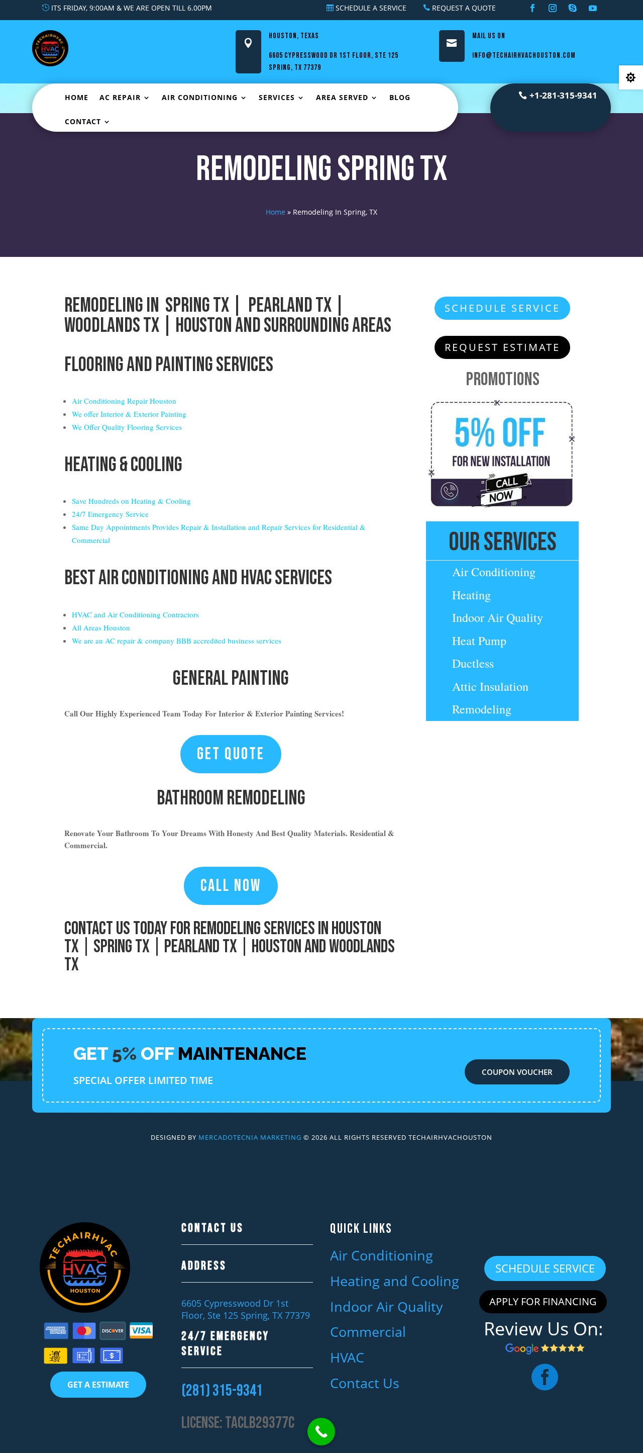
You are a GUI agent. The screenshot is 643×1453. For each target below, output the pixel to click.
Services (277, 97)
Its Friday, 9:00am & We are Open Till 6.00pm (131, 8)
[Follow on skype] (573, 8)
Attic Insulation (490, 686)
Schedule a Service (371, 8)
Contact (83, 121)
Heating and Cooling (394, 1281)
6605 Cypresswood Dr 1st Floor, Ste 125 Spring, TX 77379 (245, 1309)
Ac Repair (120, 97)
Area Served (342, 97)
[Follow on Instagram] (553, 8)
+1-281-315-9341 (563, 95)
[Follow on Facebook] (532, 8)
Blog (399, 97)
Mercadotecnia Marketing (249, 1137)
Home (76, 97)
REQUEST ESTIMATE (502, 347)
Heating (471, 595)
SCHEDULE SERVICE (502, 308)
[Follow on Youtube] (593, 8)
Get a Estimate (98, 1384)
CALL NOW (230, 886)
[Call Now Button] (321, 1431)
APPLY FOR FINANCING (543, 1301)
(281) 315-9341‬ (222, 1391)
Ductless (473, 663)
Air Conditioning (200, 97)
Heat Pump (479, 640)
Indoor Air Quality (497, 617)
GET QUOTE (231, 754)
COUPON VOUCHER (517, 1072)
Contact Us (97, 929)
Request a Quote (464, 8)
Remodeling (481, 709)
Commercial (368, 1331)
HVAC (347, 1357)
